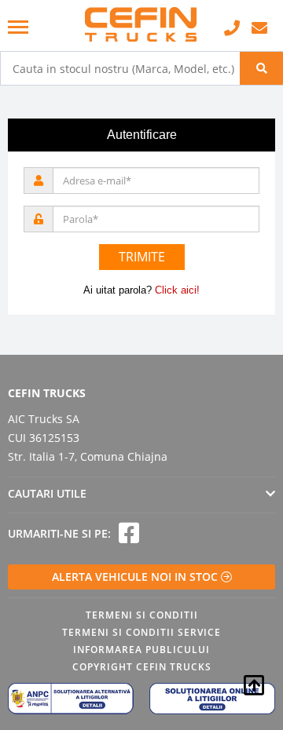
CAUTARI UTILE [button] (47, 493)
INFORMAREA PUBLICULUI (141, 649)
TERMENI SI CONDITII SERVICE (141, 632)
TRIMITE (142, 256)
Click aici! (177, 290)
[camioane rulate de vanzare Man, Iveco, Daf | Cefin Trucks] (141, 25)
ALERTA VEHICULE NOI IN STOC (136, 576)
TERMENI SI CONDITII (142, 615)
